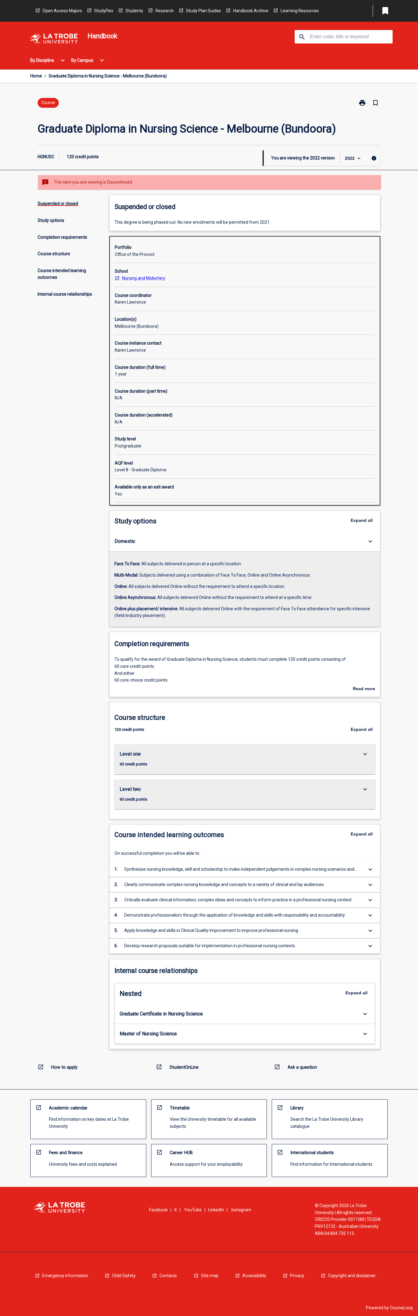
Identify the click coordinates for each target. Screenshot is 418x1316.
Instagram (241, 1209)
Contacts (168, 1275)
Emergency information (65, 1275)
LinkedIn (216, 1209)
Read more (364, 689)
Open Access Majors (62, 10)
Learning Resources (300, 10)
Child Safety (124, 1275)
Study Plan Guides (203, 10)
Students (134, 10)
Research (164, 10)
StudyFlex (103, 10)
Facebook (158, 1209)
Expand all (362, 520)
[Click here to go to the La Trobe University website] (54, 39)
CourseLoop (401, 1307)
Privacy (297, 1275)
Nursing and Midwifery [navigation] (143, 278)
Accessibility (254, 1275)
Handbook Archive (250, 10)
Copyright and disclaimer (352, 1275)
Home (36, 75)
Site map (209, 1275)
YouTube (193, 1209)
